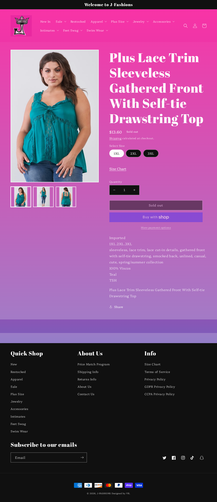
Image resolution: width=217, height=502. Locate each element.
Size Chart (117, 168)
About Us (85, 386)
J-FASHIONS (104, 493)
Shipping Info (88, 372)
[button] (60, 21)
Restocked (18, 372)
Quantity (115, 181)
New (14, 364)
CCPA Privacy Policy (160, 394)
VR (127, 493)
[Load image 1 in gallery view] (21, 197)
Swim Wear (19, 431)
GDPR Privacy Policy (160, 386)
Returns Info (87, 379)
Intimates (18, 416)
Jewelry (16, 401)
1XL (117, 153)
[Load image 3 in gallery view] (66, 197)
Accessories (19, 409)
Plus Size (17, 394)
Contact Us (86, 394)
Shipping (115, 138)
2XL (133, 153)
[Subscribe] (82, 457)
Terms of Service (157, 372)
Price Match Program (94, 364)
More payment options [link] (156, 227)
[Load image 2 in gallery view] (43, 197)
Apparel (17, 379)
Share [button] (118, 307)
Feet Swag (18, 424)
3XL (151, 153)
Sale (14, 386)
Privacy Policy (155, 379)
